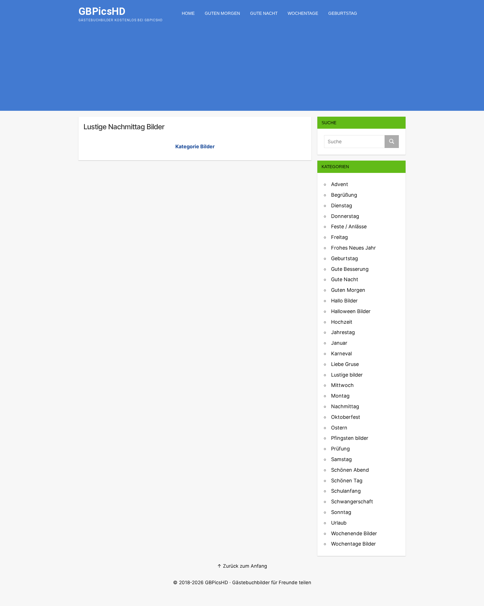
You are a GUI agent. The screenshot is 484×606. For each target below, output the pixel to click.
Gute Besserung (350, 269)
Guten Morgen (222, 13)
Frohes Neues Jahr (353, 248)
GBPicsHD (216, 582)
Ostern (339, 428)
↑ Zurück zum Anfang (242, 566)
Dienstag (341, 205)
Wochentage (303, 13)
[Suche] (392, 141)
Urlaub (338, 523)
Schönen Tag (346, 480)
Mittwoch (342, 385)
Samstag (341, 459)
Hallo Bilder (344, 301)
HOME (188, 13)
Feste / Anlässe (349, 226)
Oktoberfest (345, 417)
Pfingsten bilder (349, 438)
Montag (340, 396)
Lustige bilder (347, 375)
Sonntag (341, 512)
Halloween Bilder (351, 311)
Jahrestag (343, 332)
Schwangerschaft (352, 501)
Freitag (339, 237)
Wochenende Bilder (354, 533)
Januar (339, 343)
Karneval (341, 353)
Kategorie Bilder (195, 146)
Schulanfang (346, 491)
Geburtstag (342, 13)
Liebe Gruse (345, 364)
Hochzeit (341, 322)
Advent (339, 184)
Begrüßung (344, 195)
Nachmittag (345, 406)
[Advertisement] (242, 69)
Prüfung (340, 449)
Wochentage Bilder (353, 544)
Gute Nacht (264, 13)
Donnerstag (345, 216)
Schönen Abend (350, 470)
